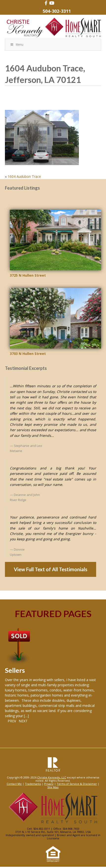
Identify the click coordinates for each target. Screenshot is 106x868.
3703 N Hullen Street (28, 353)
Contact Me (14, 784)
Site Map (53, 787)
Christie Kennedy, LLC (51, 777)
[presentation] (10, 721)
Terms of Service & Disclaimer (77, 784)
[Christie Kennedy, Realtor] (53, 28)
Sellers (15, 670)
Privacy (48, 784)
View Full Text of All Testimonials (50, 569)
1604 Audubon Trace (24, 176)
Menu (19, 44)
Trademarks (33, 784)
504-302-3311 (57, 11)
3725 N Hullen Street (28, 275)
